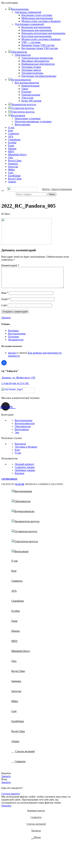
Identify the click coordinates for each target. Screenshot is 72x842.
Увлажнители (15, 339)
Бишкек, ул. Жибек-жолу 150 (18, 377)
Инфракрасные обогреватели (38, 64)
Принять (6, 805)
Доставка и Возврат (26, 446)
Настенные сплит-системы (36, 15)
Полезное (13, 336)
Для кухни (27, 97)
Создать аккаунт (10, 793)
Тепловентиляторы (32, 73)
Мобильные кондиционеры (37, 18)
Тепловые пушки (31, 67)
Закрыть (6, 317)
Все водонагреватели (27, 82)
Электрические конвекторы (37, 58)
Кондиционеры (17, 333)
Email (5, 299)
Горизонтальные (30, 94)
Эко (17, 432)
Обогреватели (23, 54)
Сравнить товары (25, 467)
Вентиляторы (22, 124)
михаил (12, 352)
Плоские (26, 91)
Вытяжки (13, 330)
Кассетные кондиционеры (36, 36)
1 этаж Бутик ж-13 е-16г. (15, 383)
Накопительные (30, 85)
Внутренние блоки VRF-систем (39, 48)
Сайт (4, 305)
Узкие (24, 88)
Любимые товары (25, 470)
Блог (17, 449)
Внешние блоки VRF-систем (37, 45)
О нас (18, 452)
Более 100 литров (31, 100)
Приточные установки (28, 118)
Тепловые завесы (31, 70)
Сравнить (20, 761)
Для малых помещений (28, 12)
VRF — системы (31, 42)
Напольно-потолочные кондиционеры (43, 33)
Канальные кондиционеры (36, 30)
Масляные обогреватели (35, 61)
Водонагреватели (25, 423)
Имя (4, 293)
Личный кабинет (24, 464)
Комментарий (10, 265)
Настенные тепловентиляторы (38, 76)
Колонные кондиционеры (36, 27)
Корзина (19, 473)
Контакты (20, 443)
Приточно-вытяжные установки (33, 121)
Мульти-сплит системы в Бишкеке (41, 21)
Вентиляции (22, 429)
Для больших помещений (29, 24)
